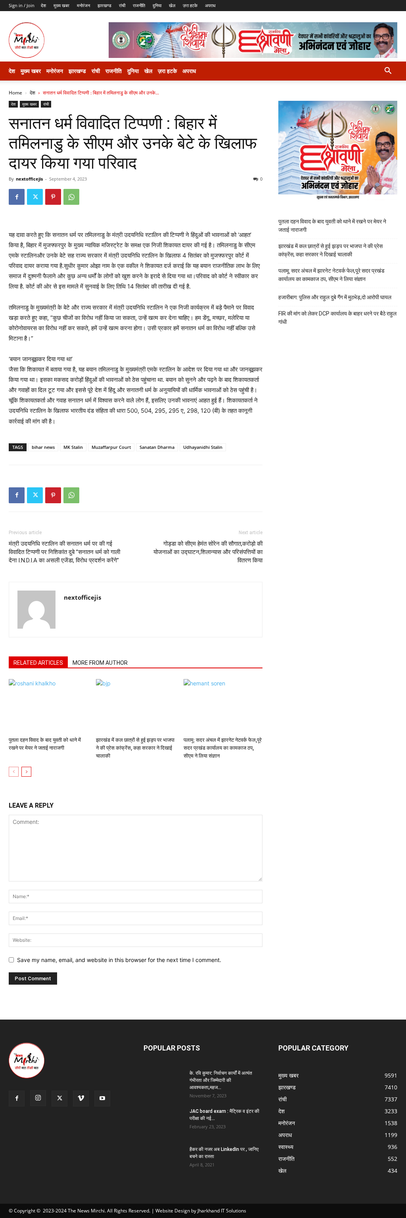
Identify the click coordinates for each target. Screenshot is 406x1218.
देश (43, 5)
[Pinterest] (53, 197)
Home (15, 92)
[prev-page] (14, 772)
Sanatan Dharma (157, 447)
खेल (172, 5)
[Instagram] (38, 1098)
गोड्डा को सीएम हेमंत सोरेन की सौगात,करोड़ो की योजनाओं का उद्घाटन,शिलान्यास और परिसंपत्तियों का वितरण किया (207, 552)
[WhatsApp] (71, 197)
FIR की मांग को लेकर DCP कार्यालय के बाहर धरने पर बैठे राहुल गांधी (337, 317)
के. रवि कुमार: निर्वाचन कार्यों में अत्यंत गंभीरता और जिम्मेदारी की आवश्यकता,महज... (221, 1080)
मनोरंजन (83, 5)
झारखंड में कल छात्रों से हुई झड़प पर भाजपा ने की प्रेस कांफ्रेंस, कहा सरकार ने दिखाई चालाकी (135, 748)
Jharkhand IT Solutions (221, 1210)
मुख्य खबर (61, 5)
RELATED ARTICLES (38, 663)
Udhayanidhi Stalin (202, 447)
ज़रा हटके (190, 5)
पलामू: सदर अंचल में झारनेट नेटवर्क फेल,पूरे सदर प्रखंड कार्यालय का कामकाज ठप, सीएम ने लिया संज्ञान (223, 748)
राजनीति (139, 5)
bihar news (43, 447)
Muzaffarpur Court (111, 447)
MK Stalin (73, 447)
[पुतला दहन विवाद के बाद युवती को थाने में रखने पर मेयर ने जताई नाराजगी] (48, 706)
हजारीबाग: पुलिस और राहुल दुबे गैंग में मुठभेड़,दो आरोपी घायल (334, 297)
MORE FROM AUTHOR (100, 663)
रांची (122, 5)
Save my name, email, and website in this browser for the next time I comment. (119, 959)
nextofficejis (29, 179)
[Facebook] (17, 197)
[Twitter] (35, 197)
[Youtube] (102, 1098)
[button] (387, 71)
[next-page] (26, 772)
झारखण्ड (104, 5)
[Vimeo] (81, 1098)
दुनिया (157, 5)
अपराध (210, 5)
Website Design (172, 1210)
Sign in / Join (21, 5)
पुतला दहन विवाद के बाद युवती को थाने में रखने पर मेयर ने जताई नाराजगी (332, 225)
